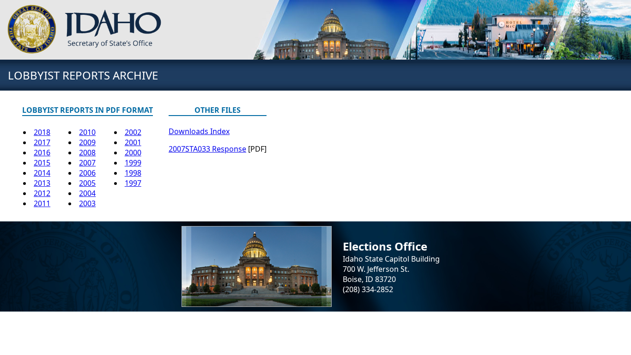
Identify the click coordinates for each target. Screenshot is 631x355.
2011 (42, 203)
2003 (87, 203)
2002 (133, 132)
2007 (87, 163)
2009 (87, 142)
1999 (133, 163)
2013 (42, 183)
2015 (42, 163)
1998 (133, 173)
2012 (42, 193)
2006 (87, 173)
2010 (87, 132)
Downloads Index (199, 131)
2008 (87, 152)
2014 (42, 173)
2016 (42, 152)
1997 (133, 183)
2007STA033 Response (207, 149)
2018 (42, 132)
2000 (133, 152)
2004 (87, 193)
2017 (42, 142)
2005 (87, 183)
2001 (133, 142)
